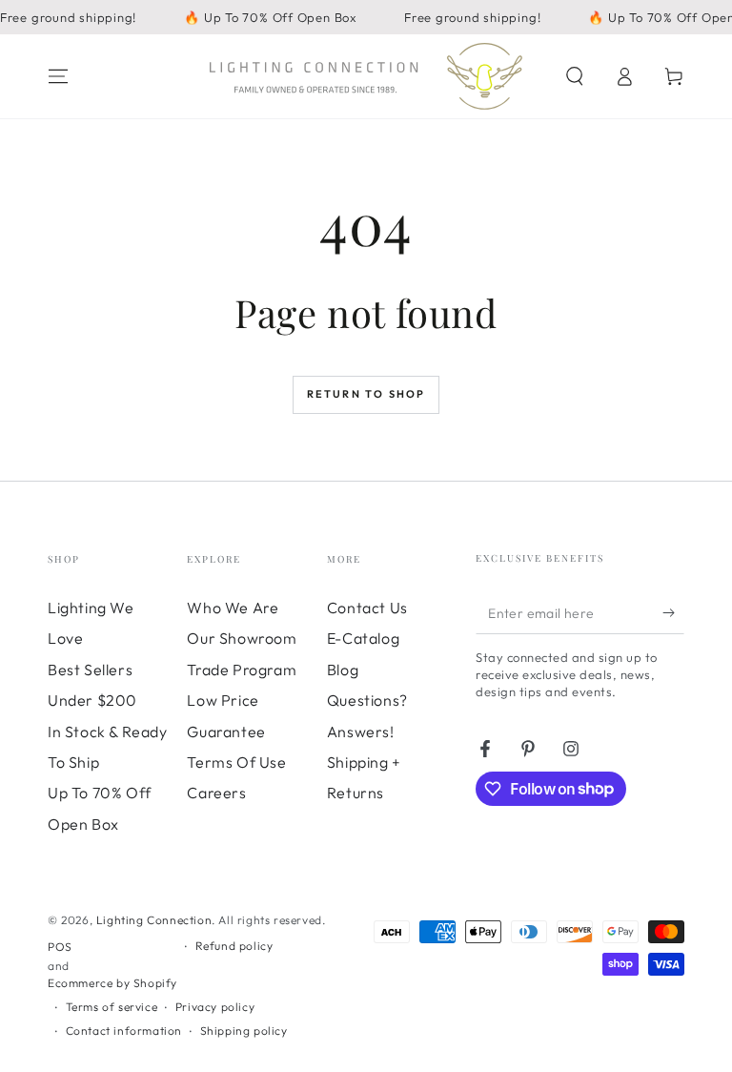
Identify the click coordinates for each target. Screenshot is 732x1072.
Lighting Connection (154, 920)
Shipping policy (244, 1030)
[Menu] (58, 76)
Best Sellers (90, 669)
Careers (216, 792)
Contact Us (367, 607)
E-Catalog (363, 638)
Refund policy (234, 945)
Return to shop (366, 394)
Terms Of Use (236, 762)
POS (60, 946)
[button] (575, 76)
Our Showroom (241, 638)
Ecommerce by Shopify (112, 983)
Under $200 (92, 700)
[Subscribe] (673, 612)
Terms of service (112, 1007)
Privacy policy (214, 1007)
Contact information (124, 1030)
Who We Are (232, 607)
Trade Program (241, 669)
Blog (342, 669)
